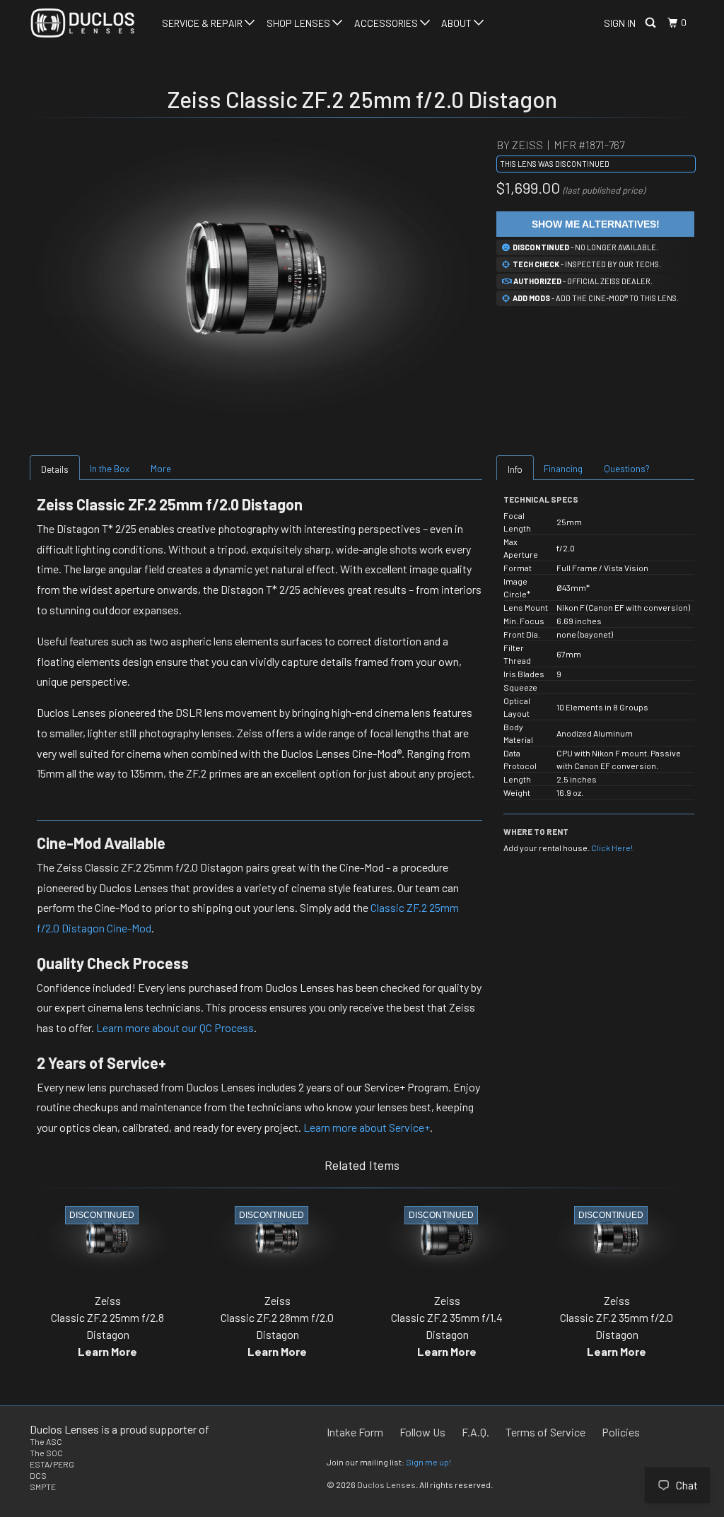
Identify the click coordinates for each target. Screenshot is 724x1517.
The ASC (46, 1441)
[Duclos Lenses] (86, 23)
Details (55, 469)
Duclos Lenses (386, 1484)
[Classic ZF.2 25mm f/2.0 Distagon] (256, 278)
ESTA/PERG (52, 1464)
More (161, 468)
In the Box (109, 468)
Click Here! (612, 848)
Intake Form (355, 1432)
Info (515, 469)
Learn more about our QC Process (175, 1027)
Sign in (620, 23)
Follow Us (422, 1432)
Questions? (627, 468)
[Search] (651, 23)
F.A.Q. (475, 1432)
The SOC (46, 1453)
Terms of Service (545, 1432)
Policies (621, 1432)
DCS (38, 1475)
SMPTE (43, 1487)
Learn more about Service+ (366, 1127)
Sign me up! (428, 1462)
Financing (563, 468)
